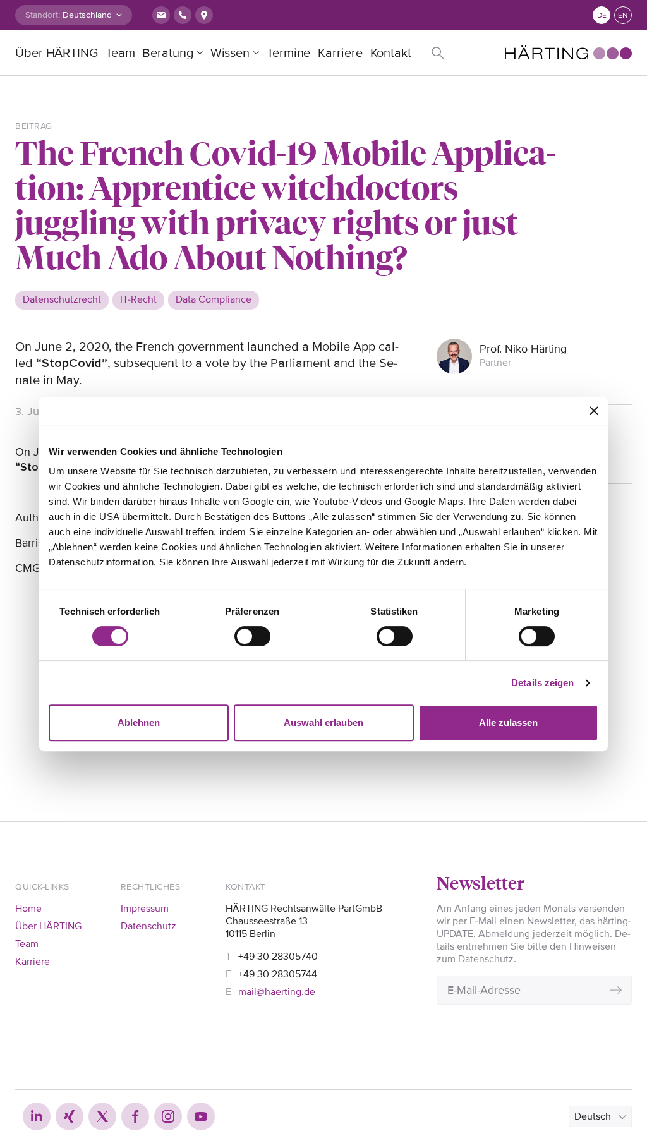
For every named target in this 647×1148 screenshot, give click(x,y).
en (623, 15)
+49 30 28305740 (278, 956)
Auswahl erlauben (323, 722)
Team (120, 53)
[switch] (252, 636)
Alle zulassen (508, 722)
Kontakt (390, 53)
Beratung (167, 53)
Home (28, 908)
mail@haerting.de (276, 992)
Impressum (145, 908)
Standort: (42, 14)
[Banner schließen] (594, 410)
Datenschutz (148, 926)
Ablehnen (139, 722)
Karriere (340, 53)
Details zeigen (542, 682)
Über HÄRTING (56, 53)
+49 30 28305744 (277, 974)
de (602, 15)
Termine (288, 53)
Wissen (230, 53)
